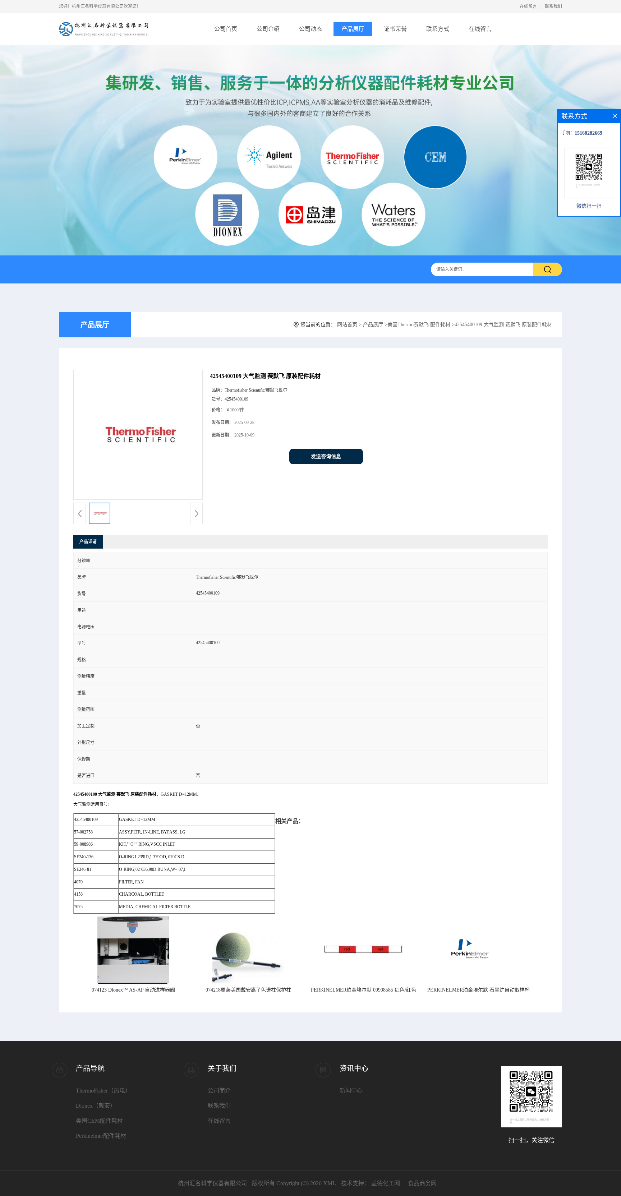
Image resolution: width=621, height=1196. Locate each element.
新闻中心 (351, 1091)
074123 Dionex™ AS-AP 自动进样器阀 (133, 990)
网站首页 (347, 324)
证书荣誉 (395, 29)
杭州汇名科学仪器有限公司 (212, 1183)
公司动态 (310, 29)
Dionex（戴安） (96, 1106)
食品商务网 (422, 1183)
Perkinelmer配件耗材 (101, 1136)
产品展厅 (352, 29)
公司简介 (219, 1091)
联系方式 (437, 29)
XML (329, 1183)
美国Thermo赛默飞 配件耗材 (418, 324)
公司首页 (225, 29)
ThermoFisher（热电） (103, 1091)
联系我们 (553, 6)
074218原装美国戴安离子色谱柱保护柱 (248, 990)
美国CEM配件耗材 (99, 1121)
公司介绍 (268, 29)
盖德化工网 (385, 1183)
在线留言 (528, 6)
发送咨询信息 (326, 456)
